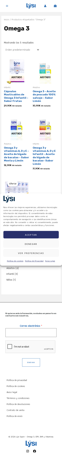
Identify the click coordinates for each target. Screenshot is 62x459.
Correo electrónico (31, 326)
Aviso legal (12, 392)
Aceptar (31, 235)
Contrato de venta (15, 410)
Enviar (31, 362)
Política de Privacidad (34, 260)
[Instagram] (27, 451)
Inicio (6, 19)
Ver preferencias (31, 253)
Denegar (31, 244)
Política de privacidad (17, 380)
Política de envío (14, 416)
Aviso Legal (50, 260)
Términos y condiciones (18, 398)
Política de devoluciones (18, 404)
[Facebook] (34, 451)
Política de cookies (15, 260)
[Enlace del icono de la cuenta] (45, 6)
